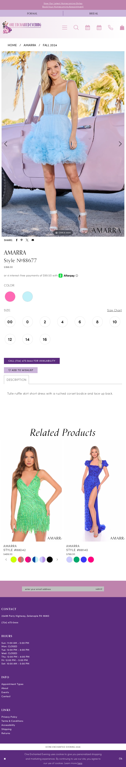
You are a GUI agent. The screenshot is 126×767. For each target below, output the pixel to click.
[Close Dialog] (5, 758)
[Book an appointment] (87, 27)
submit (99, 588)
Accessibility (8, 725)
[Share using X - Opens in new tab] (27, 240)
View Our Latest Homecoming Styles (63, 3)
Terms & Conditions (12, 720)
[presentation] (31, 491)
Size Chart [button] (114, 310)
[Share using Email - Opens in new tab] (33, 240)
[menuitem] (32, 13)
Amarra (30, 45)
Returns (5, 733)
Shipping (6, 729)
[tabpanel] (63, 144)
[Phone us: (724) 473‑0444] (110, 27)
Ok (120, 758)
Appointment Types (12, 684)
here (79, 763)
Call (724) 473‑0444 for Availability (31, 360)
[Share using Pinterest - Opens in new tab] (21, 240)
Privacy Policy (9, 716)
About (4, 688)
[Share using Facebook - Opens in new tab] (16, 240)
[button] (64, 27)
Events (5, 692)
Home (12, 45)
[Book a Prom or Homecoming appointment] (99, 27)
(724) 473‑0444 (9, 622)
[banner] (22, 27)
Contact (6, 696)
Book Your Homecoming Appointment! (63, 6)
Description (16, 380)
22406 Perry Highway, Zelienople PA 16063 (25, 615)
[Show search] (76, 27)
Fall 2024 (50, 45)
